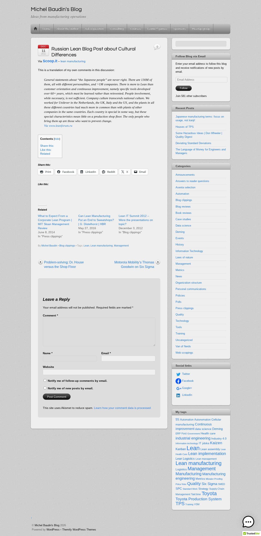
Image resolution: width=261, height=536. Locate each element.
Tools (179, 327)
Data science (183, 225)
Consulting (117, 28)
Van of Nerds (183, 346)
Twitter (185, 373)
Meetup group (201, 28)
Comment (50, 315)
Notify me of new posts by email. (70, 388)
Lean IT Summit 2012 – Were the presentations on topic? (136, 220)
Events (180, 238)
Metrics (180, 270)
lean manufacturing (73, 61)
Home (35, 29)
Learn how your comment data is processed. (123, 407)
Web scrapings (184, 352)
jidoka (205, 443)
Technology (182, 320)
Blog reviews (183, 206)
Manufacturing (188, 474)
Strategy (203, 488)
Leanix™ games (157, 28)
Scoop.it (50, 61)
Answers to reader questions (192, 181)
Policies (180, 295)
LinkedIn (186, 394)
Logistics (181, 469)
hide (56, 139)
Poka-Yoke (181, 484)
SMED (221, 484)
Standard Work (190, 489)
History (180, 244)
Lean (86, 245)
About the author (68, 28)
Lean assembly (210, 449)
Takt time (196, 494)
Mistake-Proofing (214, 479)
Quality (180, 314)
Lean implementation (207, 453)
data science (203, 429)
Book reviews (183, 212)
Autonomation (202, 419)
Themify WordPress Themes (79, 529)
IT (200, 443)
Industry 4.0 (219, 438)
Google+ (186, 388)
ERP (178, 433)
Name (47, 353)
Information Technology (189, 251)
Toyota (209, 493)
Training (180, 333)
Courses (135, 28)
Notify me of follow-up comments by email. (77, 380)
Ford (184, 433)
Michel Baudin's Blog (47, 525)
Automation (182, 193)
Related (45, 153)
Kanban (181, 449)
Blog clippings (67, 245)
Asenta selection (185, 187)
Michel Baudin (49, 245)
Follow (183, 88)
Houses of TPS (185, 126)
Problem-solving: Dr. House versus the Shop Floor (64, 265)
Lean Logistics (185, 458)
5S (177, 419)
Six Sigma (209, 484)
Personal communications (191, 289)
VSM (196, 504)
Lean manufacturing (102, 245)
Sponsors (180, 28)
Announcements (185, 174)
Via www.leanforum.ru (58, 125)
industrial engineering (193, 438)
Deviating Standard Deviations (193, 143)
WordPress (53, 529)
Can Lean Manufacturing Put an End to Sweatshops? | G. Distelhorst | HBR (96, 220)
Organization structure (189, 282)
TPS (180, 503)
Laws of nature (184, 257)
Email (106, 353)
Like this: (46, 149)
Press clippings (185, 308)
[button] (248, 522)
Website (48, 366)
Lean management (206, 458)
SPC (179, 488)
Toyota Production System (199, 499)
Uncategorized (184, 340)
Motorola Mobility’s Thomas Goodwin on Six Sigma (134, 265)
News (179, 276)
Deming (180, 231)
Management (121, 245)
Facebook (187, 380)
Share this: (47, 145)
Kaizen (216, 443)
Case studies (183, 219)
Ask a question (94, 28)
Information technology (187, 443)
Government (193, 433)
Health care (208, 433)
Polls (178, 301)
